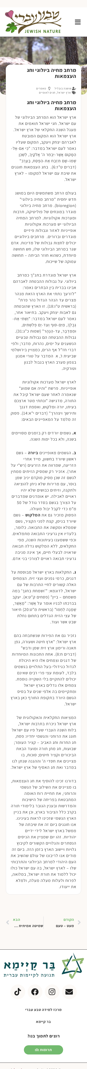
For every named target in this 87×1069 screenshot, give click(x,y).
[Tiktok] (17, 991)
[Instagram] (52, 991)
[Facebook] (35, 991)
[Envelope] (69, 991)
